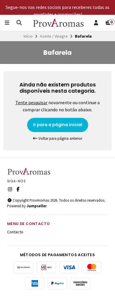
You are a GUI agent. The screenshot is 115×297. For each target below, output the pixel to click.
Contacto (15, 232)
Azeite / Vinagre (54, 36)
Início (28, 36)
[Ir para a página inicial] (58, 22)
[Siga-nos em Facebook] (18, 189)
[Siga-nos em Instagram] (10, 189)
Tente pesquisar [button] (31, 102)
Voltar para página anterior (60, 138)
